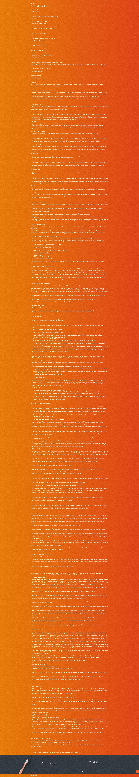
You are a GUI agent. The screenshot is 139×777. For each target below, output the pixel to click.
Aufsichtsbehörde (58, 338)
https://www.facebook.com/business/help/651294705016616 (68, 679)
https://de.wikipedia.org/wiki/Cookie (44, 554)
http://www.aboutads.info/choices (39, 664)
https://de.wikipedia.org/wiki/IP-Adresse (52, 244)
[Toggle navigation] (31, 3)
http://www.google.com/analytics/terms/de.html (43, 620)
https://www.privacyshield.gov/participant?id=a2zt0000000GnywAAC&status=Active (59, 674)
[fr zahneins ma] (105, 3)
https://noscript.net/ (80, 722)
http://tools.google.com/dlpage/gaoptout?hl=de (75, 598)
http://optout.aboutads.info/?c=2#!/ (40, 715)
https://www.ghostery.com (93, 722)
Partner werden (34, 775)
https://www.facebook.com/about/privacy (76, 678)
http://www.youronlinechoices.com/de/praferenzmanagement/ (46, 717)
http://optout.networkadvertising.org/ (40, 662)
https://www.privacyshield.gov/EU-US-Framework (64, 613)
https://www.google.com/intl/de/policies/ (64, 734)
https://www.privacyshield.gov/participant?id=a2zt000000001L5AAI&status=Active (56, 730)
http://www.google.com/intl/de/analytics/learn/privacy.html (80, 620)
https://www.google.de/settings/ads (40, 712)
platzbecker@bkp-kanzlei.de (40, 78)
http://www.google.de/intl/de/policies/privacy (52, 621)
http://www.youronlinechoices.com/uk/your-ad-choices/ (44, 666)
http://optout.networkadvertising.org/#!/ (41, 714)
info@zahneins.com (38, 71)
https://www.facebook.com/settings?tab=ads (47, 659)
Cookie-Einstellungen (88, 559)
